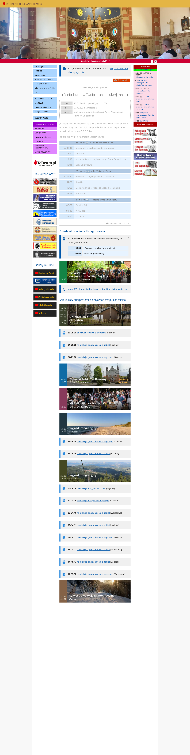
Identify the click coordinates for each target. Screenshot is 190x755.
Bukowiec (144, 113)
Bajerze (145, 105)
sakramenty (40, 75)
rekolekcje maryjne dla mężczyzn (93, 500)
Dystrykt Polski (41, 118)
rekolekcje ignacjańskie (45, 88)
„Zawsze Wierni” (42, 84)
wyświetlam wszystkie (146, 70)
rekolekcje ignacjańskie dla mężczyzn (95, 357)
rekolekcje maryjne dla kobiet (91, 488)
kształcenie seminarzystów (41, 146)
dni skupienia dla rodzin (144, 77)
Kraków (145, 97)
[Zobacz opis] (95, 284)
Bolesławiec (123, 80)
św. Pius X (39, 103)
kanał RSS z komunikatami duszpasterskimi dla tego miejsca (97, 289)
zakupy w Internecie (43, 137)
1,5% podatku (40, 133)
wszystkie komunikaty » (145, 124)
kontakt (38, 92)
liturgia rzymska (41, 111)
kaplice (39, 71)
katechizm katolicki (43, 107)
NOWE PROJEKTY (43, 152)
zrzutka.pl (39, 141)
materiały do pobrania (44, 79)
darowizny (39, 128)
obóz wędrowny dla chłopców (91, 332)
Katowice (144, 121)
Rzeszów (143, 81)
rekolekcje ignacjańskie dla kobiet (93, 345)
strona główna (41, 66)
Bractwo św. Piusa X (43, 99)
